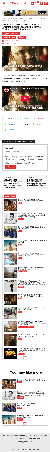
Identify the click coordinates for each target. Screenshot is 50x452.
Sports (19, 163)
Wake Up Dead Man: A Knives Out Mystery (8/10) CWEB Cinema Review (31, 295)
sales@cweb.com (25, 442)
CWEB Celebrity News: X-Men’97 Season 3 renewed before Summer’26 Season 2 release (32, 350)
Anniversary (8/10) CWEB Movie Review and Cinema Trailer (32, 308)
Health (40, 160)
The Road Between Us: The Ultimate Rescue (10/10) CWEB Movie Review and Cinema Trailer (32, 322)
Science (10, 163)
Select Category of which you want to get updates (24, 156)
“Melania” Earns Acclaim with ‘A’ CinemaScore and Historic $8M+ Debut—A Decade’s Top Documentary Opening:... (32, 282)
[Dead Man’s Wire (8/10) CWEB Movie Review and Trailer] (10, 259)
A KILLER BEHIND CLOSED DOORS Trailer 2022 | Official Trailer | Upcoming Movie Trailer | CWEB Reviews (13, 183)
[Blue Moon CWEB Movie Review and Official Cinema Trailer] (10, 340)
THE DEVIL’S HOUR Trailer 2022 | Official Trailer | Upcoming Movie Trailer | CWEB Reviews (36, 183)
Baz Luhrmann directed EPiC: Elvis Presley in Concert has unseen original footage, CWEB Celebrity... (31, 215)
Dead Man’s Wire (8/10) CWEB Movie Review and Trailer (31, 254)
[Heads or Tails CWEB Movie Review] (10, 205)
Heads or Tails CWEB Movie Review (30, 200)
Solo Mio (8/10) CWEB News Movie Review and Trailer (30, 268)
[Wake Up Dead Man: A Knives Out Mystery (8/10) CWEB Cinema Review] (10, 299)
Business (10, 160)
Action (20, 202)
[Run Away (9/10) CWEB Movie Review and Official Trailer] (10, 232)
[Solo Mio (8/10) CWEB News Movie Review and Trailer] (10, 272)
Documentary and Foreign (25, 326)
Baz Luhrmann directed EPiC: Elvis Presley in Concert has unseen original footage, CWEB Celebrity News (32, 393)
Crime (31, 160)
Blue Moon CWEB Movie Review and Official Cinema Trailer (31, 335)
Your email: (9, 148)
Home (4, 19)
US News (30, 163)
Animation (21, 354)
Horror (21, 19)
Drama (20, 244)
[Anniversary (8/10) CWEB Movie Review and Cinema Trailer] (10, 313)
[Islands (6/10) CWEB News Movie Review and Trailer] (10, 245)
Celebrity (21, 160)
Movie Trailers (12, 19)
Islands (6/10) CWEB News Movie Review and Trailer (32, 241)
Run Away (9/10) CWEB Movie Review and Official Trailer (31, 227)
